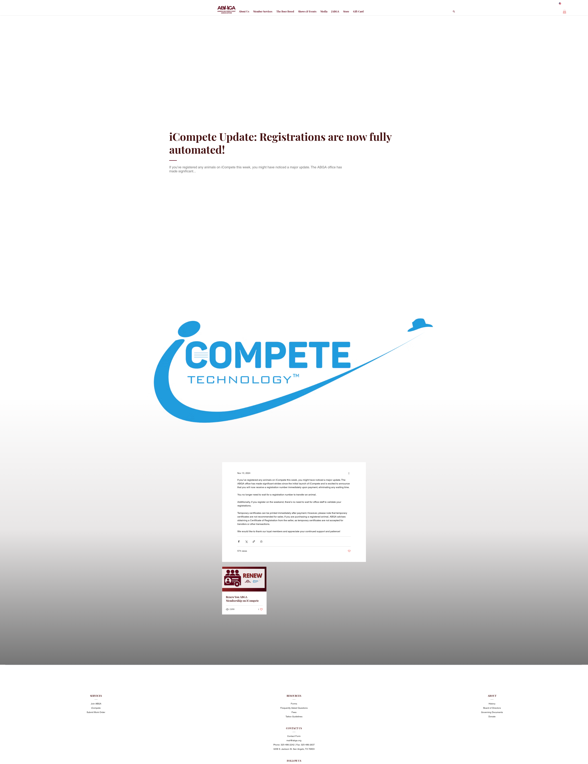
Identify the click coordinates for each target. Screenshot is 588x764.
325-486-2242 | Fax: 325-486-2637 (298, 744)
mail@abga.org (293, 740)
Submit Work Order (96, 712)
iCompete (96, 708)
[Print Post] (261, 541)
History (492, 703)
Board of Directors (492, 708)
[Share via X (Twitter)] (246, 541)
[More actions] (349, 473)
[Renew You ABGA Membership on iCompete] (244, 579)
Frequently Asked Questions (294, 708)
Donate (492, 716)
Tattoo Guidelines (294, 716)
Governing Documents (492, 712)
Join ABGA (96, 703)
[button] (564, 11)
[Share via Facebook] (238, 541)
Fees (294, 712)
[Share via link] (253, 541)
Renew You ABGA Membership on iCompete (242, 599)
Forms (294, 703)
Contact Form (294, 736)
